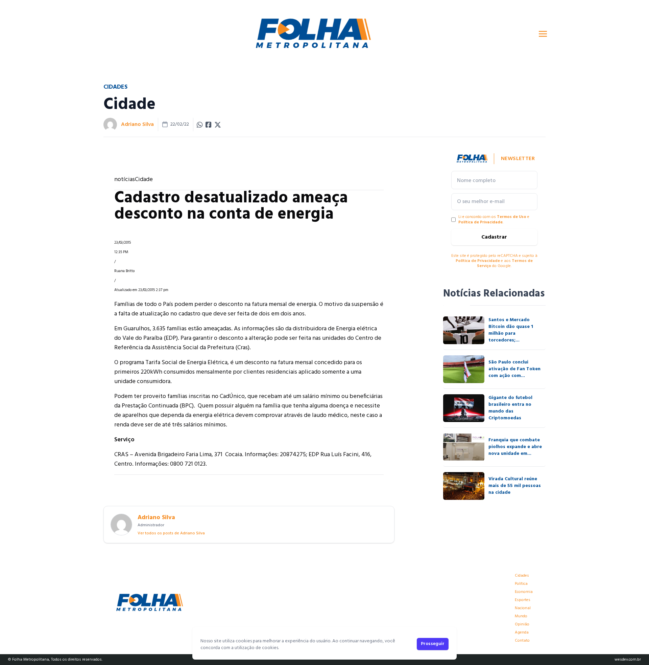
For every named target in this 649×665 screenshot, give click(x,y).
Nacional (523, 608)
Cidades (522, 575)
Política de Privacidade (480, 222)
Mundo (521, 616)
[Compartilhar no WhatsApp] (199, 124)
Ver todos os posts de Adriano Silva (171, 533)
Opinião (522, 624)
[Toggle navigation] (543, 34)
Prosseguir (432, 644)
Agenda (522, 632)
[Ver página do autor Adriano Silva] (110, 124)
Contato (522, 640)
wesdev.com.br (628, 659)
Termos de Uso (511, 217)
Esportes (522, 600)
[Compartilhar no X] (217, 124)
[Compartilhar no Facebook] (208, 124)
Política (521, 583)
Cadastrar (494, 237)
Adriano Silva (137, 124)
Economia (524, 592)
